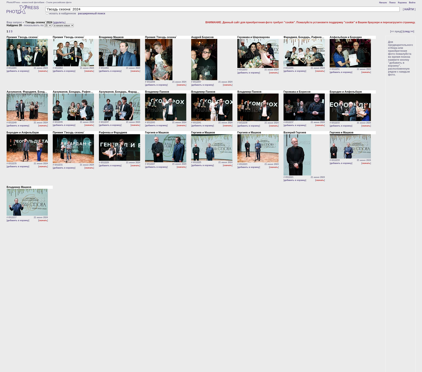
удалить (59, 22)
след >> (408, 31)
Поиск (392, 2)
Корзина (402, 2)
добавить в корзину (18, 71)
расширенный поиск (91, 13)
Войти (412, 2)
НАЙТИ (409, 9)
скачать (43, 71)
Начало (383, 2)
